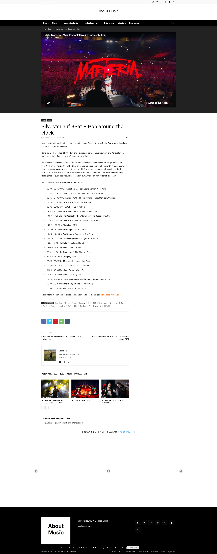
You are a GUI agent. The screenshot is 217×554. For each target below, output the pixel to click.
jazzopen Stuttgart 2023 (80, 400)
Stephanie (48, 138)
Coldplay (82, 303)
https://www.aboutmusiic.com (69, 354)
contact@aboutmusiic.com (106, 526)
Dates (50, 29)
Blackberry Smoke (70, 303)
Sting (75, 306)
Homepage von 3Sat (109, 295)
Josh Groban (120, 303)
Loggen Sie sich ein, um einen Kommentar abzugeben (63, 423)
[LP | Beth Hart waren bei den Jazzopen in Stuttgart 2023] (55, 389)
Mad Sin (45, 306)
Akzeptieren (132, 548)
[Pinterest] (161, 2)
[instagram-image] (36, 471)
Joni (111, 303)
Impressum (134, 23)
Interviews (109, 23)
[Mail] (157, 2)
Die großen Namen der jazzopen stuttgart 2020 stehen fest (61, 337)
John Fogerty (103, 303)
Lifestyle (122, 23)
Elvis (89, 303)
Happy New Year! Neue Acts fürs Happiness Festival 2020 (110, 337)
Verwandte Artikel (52, 373)
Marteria (53, 306)
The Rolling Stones (95, 306)
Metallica (62, 306)
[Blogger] (61, 361)
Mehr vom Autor (77, 373)
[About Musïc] (108, 12)
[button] (173, 23)
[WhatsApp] (61, 321)
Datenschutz (119, 548)
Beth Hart (58, 303)
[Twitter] (174, 2)
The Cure (83, 306)
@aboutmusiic (126, 432)
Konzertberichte (70, 23)
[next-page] (47, 407)
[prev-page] (43, 407)
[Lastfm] (70, 361)
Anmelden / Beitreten (47, 2)
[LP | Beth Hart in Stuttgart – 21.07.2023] (115, 389)
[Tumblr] (169, 2)
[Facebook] (149, 2)
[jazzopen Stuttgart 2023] (85, 389)
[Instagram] (153, 2)
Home (46, 23)
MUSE (69, 306)
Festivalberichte (91, 23)
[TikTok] (165, 2)
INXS (94, 303)
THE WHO (107, 306)
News (54, 23)
